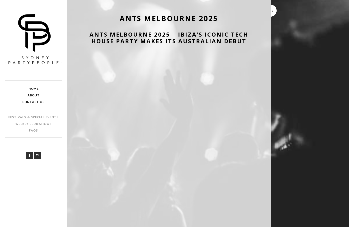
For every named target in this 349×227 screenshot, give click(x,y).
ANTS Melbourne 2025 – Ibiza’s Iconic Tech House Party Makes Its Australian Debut (169, 37)
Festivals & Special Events (33, 117)
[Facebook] (29, 155)
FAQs (33, 130)
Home (33, 88)
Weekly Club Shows (33, 124)
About (34, 95)
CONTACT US (33, 102)
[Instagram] (37, 155)
